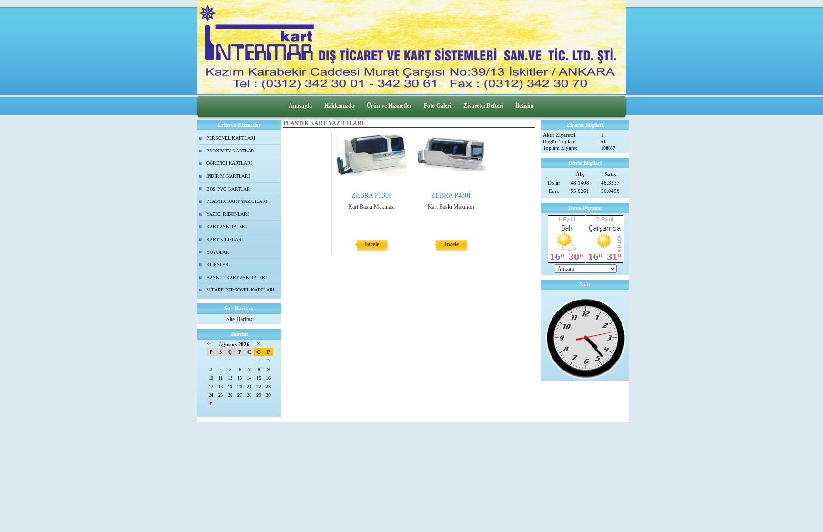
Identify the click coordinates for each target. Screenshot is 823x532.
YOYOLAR (217, 252)
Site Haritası (240, 319)
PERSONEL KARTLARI (230, 138)
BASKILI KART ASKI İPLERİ (236, 277)
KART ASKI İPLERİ (226, 226)
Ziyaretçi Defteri (483, 105)
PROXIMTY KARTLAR (230, 150)
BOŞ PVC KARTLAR (228, 188)
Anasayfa (300, 105)
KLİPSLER (217, 264)
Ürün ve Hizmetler (389, 105)
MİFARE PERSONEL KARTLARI (240, 289)
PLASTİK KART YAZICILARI (236, 201)
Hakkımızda (339, 105)
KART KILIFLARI (224, 239)
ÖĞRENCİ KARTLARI (229, 163)
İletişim (524, 105)
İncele (372, 244)
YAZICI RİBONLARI (227, 214)
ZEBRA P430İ (451, 195)
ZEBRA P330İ (371, 195)
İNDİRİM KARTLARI (228, 176)
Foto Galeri (437, 105)
